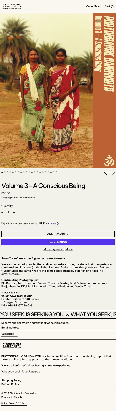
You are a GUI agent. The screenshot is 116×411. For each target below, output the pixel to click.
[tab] (2, 172)
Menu (89, 6)
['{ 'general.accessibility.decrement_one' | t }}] (2, 212)
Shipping (6, 197)
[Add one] (14, 212)
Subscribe (7, 333)
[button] (98, 6)
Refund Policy (10, 384)
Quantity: (7, 206)
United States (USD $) (12, 403)
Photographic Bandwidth (23, 393)
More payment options (58, 249)
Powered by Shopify (11, 397)
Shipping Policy (11, 380)
